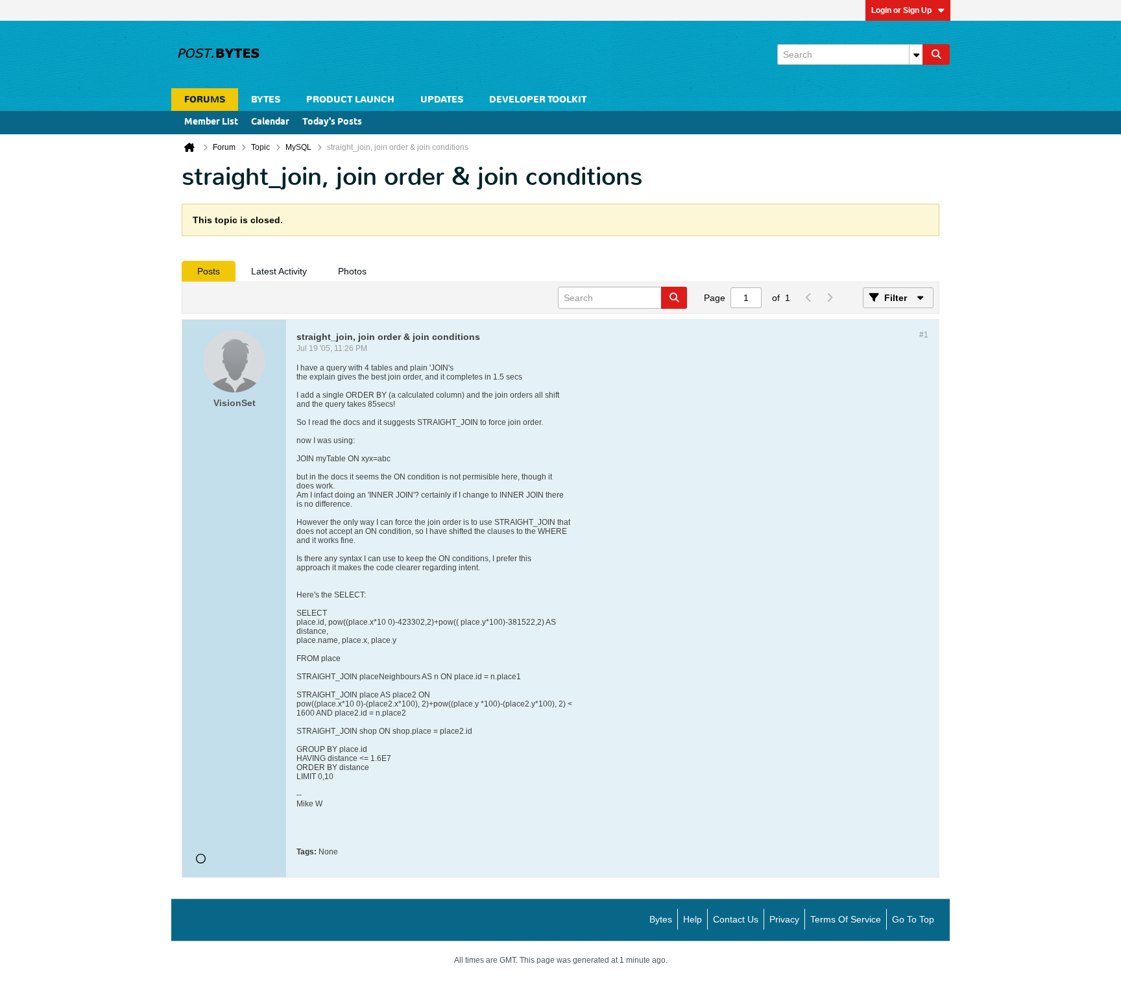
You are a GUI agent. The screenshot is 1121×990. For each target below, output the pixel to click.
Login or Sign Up (901, 10)
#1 (923, 334)
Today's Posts (332, 122)
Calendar (270, 122)
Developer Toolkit (537, 99)
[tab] (208, 271)
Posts (208, 271)
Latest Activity (279, 271)
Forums (204, 99)
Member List (211, 122)
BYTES (265, 99)
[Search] (936, 54)
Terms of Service (845, 919)
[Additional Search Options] (916, 54)
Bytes (660, 919)
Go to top (913, 919)
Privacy (784, 919)
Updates (441, 99)
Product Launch (350, 99)
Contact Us (735, 919)
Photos (352, 271)
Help (692, 919)
